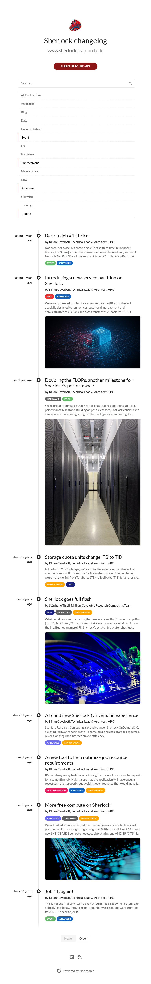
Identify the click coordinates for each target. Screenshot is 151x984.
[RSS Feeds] (79, 956)
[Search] (130, 83)
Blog (24, 112)
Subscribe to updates (75, 66)
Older (83, 938)
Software (27, 196)
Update (26, 213)
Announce (27, 103)
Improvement (30, 163)
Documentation (31, 129)
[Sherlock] (75, 26)
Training (26, 205)
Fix (23, 146)
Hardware (27, 154)
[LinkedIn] (74, 956)
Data (24, 120)
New (24, 179)
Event (25, 137)
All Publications (31, 95)
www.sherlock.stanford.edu (75, 50)
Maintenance (29, 171)
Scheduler (27, 188)
